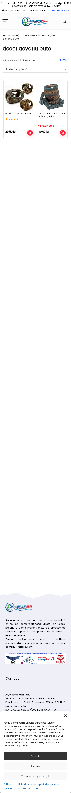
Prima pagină (11, 35)
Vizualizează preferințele (35, 776)
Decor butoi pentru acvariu (18, 113)
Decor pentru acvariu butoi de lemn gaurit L (51, 115)
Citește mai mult (63, 133)
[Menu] (5, 21)
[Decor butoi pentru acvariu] (19, 97)
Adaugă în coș (30, 133)
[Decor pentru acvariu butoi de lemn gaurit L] (52, 97)
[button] (65, 716)
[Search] (64, 21)
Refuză (35, 766)
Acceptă (35, 756)
